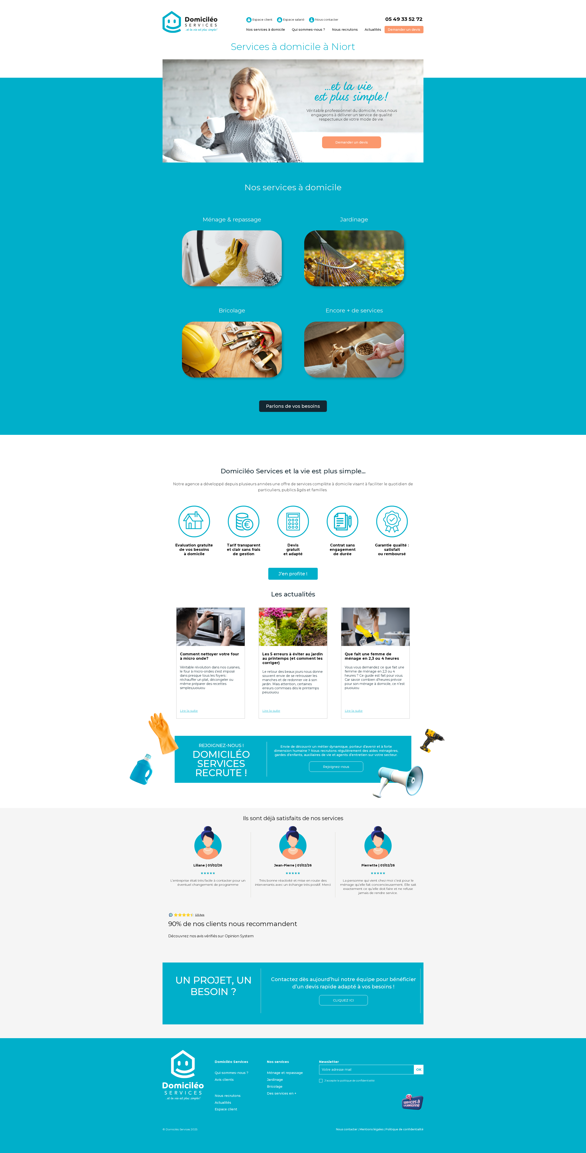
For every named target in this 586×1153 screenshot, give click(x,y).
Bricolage (232, 310)
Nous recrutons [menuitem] (345, 30)
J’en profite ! (293, 573)
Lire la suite (189, 711)
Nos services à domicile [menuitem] (265, 30)
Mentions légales (371, 1129)
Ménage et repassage (285, 1073)
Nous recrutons (228, 1096)
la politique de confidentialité (355, 1080)
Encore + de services (354, 310)
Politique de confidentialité (404, 1129)
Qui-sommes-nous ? (231, 1073)
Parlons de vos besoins (293, 406)
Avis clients (224, 1080)
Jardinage (354, 219)
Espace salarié (293, 19)
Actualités (223, 1103)
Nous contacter (326, 19)
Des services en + (281, 1093)
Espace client (262, 19)
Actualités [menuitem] (373, 30)
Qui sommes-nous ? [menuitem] (308, 30)
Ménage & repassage (232, 219)
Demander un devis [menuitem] (404, 30)
